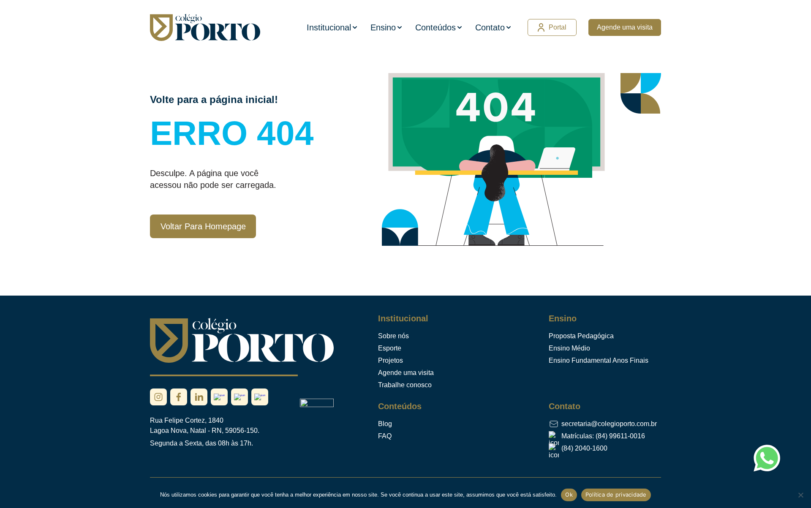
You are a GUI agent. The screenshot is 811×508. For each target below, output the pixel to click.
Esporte (389, 348)
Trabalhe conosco (405, 384)
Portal (557, 27)
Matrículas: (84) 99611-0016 (603, 436)
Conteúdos (435, 27)
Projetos (390, 360)
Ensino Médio (569, 348)
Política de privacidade (616, 494)
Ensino (383, 27)
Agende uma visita (625, 27)
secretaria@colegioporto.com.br (609, 423)
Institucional (329, 27)
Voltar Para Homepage (203, 226)
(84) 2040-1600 (584, 448)
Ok (569, 494)
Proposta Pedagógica (581, 336)
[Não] (800, 495)
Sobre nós (393, 336)
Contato (490, 27)
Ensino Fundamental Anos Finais (598, 360)
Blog (385, 423)
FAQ (385, 436)
